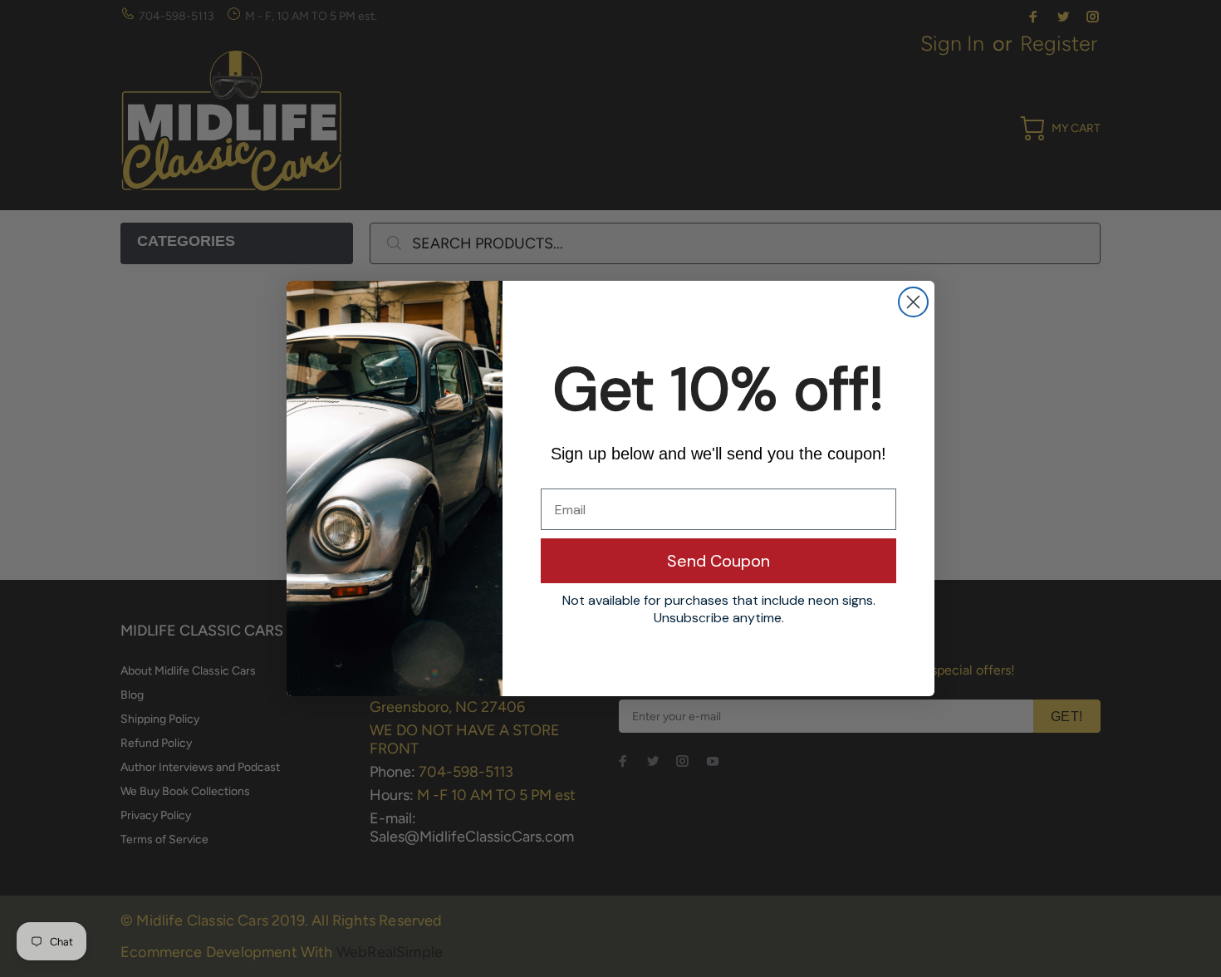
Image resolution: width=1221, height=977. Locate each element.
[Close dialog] (913, 302)
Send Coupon (718, 561)
